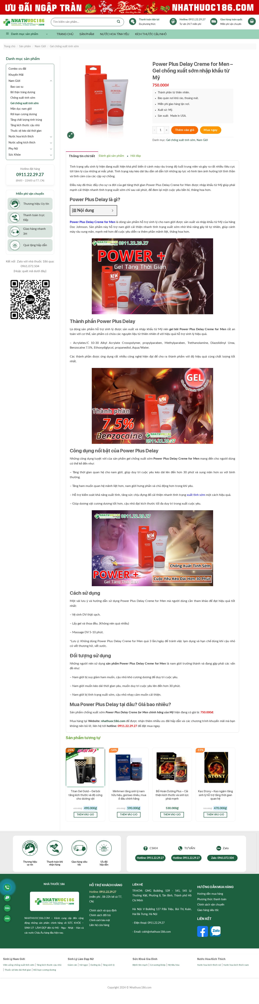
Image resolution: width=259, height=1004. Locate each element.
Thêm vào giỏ (184, 130)
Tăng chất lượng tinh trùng (26, 119)
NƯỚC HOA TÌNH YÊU (114, 34)
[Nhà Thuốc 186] (27, 21)
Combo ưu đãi (17, 68)
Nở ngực (83, 965)
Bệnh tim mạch (140, 965)
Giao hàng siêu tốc (208, 910)
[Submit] (118, 22)
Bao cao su (16, 86)
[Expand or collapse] (112, 210)
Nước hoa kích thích (21, 136)
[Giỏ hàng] (252, 21)
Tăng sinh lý (109, 965)
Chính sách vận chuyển (210, 904)
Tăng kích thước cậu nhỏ (25, 125)
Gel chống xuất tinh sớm (64, 46)
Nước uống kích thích (22, 142)
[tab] (82, 156)
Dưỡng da (95, 965)
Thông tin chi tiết (82, 156)
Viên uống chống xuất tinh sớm (18, 965)
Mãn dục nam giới (21, 108)
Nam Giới (40, 46)
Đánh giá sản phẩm (111, 155)
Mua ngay (210, 130)
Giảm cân (72, 965)
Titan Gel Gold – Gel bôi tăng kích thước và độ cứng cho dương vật (85, 795)
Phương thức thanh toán (211, 899)
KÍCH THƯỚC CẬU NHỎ (151, 34)
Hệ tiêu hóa (173, 965)
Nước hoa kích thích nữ (209, 965)
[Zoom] (70, 135)
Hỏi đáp (135, 155)
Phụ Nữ (13, 148)
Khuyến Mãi (16, 74)
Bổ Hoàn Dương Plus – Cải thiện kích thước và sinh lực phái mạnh (172, 795)
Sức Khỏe (15, 154)
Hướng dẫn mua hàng (210, 894)
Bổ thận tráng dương (22, 92)
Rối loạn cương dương (23, 114)
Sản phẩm (25, 46)
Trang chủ (9, 46)
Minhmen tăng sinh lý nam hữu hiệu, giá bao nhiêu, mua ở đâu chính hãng (128, 795)
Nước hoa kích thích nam (236, 965)
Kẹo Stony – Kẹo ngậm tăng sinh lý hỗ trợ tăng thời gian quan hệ (215, 795)
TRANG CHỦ (65, 34)
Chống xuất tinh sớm (22, 97)
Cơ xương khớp (158, 965)
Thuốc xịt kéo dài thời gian (26, 130)
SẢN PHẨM (86, 34)
